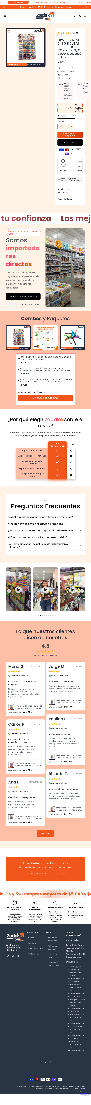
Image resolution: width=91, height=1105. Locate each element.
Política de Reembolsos (53, 947)
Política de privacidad (43, 1089)
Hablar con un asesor (23, 296)
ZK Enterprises (28, 1086)
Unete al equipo (35, 954)
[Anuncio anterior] (4, 7)
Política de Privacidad (52, 939)
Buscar (31, 938)
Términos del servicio (77, 1086)
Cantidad (61, 121)
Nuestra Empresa (35, 948)
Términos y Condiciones (53, 964)
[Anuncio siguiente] (86, 7)
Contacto (32, 943)
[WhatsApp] (84, 1094)
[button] (5, 16)
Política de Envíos (52, 956)
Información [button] (32, 932)
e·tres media (56, 1086)
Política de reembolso (62, 1089)
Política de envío (79, 1089)
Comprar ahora (70, 142)
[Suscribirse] (64, 873)
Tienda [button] (49, 932)
